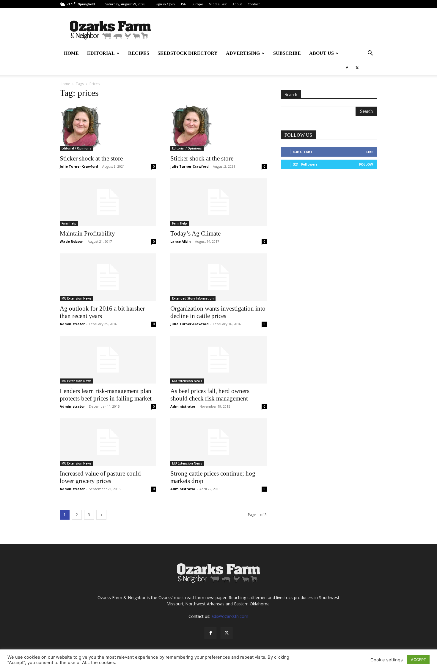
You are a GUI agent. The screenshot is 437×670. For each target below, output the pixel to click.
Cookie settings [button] (386, 660)
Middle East (218, 4)
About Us (321, 53)
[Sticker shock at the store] (108, 127)
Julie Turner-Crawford (79, 166)
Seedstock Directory (188, 53)
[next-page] (101, 515)
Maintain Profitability (87, 233)
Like (369, 151)
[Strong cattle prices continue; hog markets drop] (218, 442)
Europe (197, 4)
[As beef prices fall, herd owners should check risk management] (218, 360)
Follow (366, 164)
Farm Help (69, 223)
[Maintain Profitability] (108, 202)
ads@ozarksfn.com (229, 616)
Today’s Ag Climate (195, 233)
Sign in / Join (165, 4)
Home (71, 53)
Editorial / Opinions (76, 148)
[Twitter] (357, 67)
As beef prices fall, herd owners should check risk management (209, 394)
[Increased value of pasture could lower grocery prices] (108, 442)
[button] (370, 54)
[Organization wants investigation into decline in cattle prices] (218, 277)
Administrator (72, 324)
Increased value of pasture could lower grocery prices (100, 477)
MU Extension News (77, 298)
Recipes (138, 53)
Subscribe (287, 53)
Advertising (243, 53)
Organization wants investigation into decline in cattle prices (217, 312)
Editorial (101, 53)
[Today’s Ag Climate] (218, 202)
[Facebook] (346, 67)
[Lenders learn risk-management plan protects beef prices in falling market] (108, 360)
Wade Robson (72, 241)
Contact (254, 4)
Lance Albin (180, 241)
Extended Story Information (193, 298)
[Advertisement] (329, 220)
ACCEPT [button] (418, 659)
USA (183, 4)
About (237, 4)
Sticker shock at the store (91, 158)
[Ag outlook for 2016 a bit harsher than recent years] (108, 277)
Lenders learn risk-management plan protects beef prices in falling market (106, 394)
